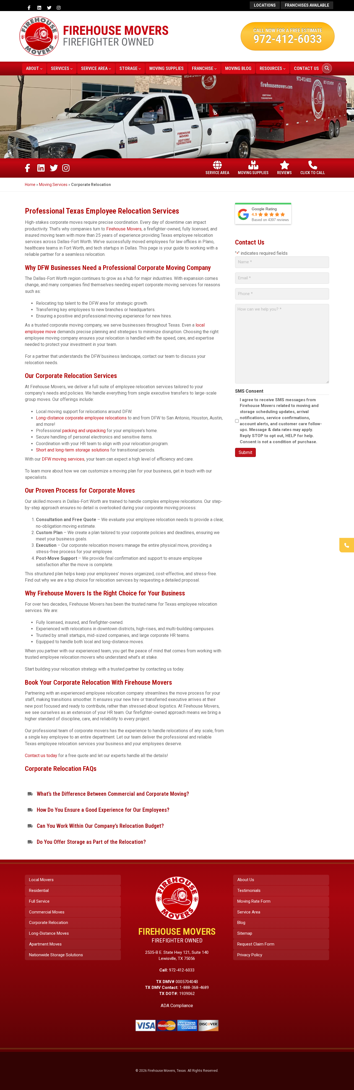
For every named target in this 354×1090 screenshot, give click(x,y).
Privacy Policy (249, 954)
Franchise (202, 68)
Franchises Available (307, 5)
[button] (124, 793)
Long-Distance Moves (49, 933)
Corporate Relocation (48, 922)
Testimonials (249, 890)
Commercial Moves (46, 912)
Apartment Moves (45, 944)
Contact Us (306, 68)
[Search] (327, 68)
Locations (265, 5)
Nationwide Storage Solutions (56, 954)
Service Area (94, 68)
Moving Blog (238, 68)
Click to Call (312, 172)
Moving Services (53, 184)
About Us (245, 879)
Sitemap (244, 933)
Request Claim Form (255, 944)
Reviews (284, 172)
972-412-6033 (287, 39)
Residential (39, 890)
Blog (241, 922)
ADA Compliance (177, 1005)
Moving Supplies (166, 68)
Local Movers (41, 879)
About (32, 68)
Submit (245, 452)
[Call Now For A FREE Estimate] (346, 545)
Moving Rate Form (253, 901)
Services (60, 68)
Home (30, 184)
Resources (271, 68)
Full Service (39, 901)
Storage (128, 68)
